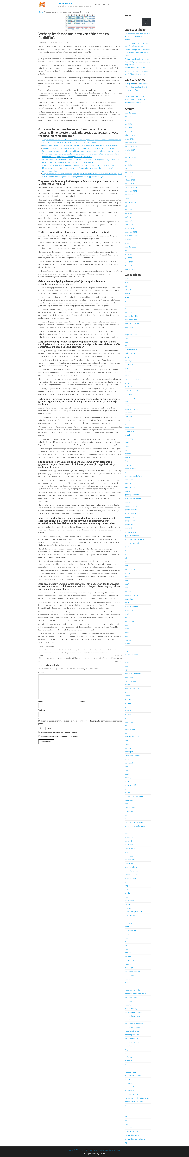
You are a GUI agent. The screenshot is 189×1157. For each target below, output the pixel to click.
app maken (129, 327)
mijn (126, 707)
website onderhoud (132, 1027)
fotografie (129, 465)
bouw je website (131, 349)
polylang (128, 778)
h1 (126, 550)
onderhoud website (132, 737)
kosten (127, 651)
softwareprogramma (44, 653)
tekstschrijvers (130, 915)
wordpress (129, 1083)
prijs (126, 789)
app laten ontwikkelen (133, 323)
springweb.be (65, 3)
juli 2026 (128, 116)
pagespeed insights (132, 755)
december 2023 (131, 232)
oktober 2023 (130, 239)
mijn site (128, 710)
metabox (128, 703)
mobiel (127, 718)
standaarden (55, 653)
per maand (129, 763)
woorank (128, 1079)
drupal (127, 435)
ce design (128, 360)
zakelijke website (131, 1131)
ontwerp (128, 748)
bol (126, 346)
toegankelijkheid (70, 653)
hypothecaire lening (132, 606)
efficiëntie (60, 650)
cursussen (128, 394)
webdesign (129, 967)
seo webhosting (131, 874)
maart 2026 (129, 131)
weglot (127, 1049)
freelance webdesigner (133, 476)
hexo (126, 562)
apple (127, 331)
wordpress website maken (135, 1102)
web (126, 949)
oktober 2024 (130, 195)
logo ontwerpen (131, 681)
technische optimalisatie (134, 912)
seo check (128, 841)
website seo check (132, 1042)
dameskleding (130, 398)
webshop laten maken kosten (135, 994)
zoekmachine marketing (133, 1135)
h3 (126, 558)
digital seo (129, 416)
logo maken (129, 677)
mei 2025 (128, 169)
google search (130, 521)
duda (127, 442)
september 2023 (131, 243)
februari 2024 (130, 224)
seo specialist (130, 859)
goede (127, 491)
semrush (128, 830)
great (127, 547)
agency (127, 293)
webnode (128, 982)
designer (128, 413)
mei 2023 (128, 258)
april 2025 (129, 172)
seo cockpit (129, 845)
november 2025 (131, 146)
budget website (131, 353)
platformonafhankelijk (104, 650)
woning (127, 1068)
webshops (128, 1001)
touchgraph (129, 923)
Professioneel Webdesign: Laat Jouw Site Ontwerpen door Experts (137, 87)
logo (126, 670)
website (128, 1005)
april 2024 (129, 217)
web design (129, 956)
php (126, 766)
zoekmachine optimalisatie (135, 1139)
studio (127, 904)
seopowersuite (130, 878)
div (126, 424)
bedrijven (45, 650)
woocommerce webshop (134, 1075)
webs (127, 986)
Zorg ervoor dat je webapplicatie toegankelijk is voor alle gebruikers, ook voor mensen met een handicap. (81, 140)
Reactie (41, 672)
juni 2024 (128, 209)
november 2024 (131, 191)
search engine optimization (135, 826)
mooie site (129, 722)
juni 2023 (128, 254)
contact (128, 375)
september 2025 (131, 154)
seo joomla (129, 856)
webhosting (129, 979)
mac (126, 692)
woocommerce (130, 1072)
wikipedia (128, 1057)
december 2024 (131, 187)
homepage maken (131, 569)
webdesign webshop (132, 971)
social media (129, 900)
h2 (126, 554)
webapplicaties (86, 653)
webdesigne (129, 975)
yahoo (127, 1120)
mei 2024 (128, 213)
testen (62, 653)
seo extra (128, 852)
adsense (128, 286)
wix (126, 1064)
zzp (126, 1143)
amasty (127, 305)
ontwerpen (129, 751)
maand (127, 684)
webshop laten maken (133, 990)
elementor (129, 446)
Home (40, 12)
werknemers (103, 653)
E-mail (83, 701)
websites (128, 1046)
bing (126, 338)
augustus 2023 (130, 247)
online (127, 744)
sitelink (127, 893)
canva (127, 357)
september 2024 (131, 198)
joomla (127, 632)
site (126, 889)
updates (78, 653)
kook (126, 647)
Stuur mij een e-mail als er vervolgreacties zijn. (59, 732)
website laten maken (132, 1016)
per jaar (128, 759)
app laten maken (131, 320)
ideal (127, 614)
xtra (126, 1116)
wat (126, 945)
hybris (127, 603)
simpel (127, 886)
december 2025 (131, 142)
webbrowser (95, 653)
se (126, 815)
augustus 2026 (130, 113)
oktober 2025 (130, 150)
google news (129, 517)
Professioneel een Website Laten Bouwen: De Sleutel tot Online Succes (137, 36)
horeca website (131, 573)
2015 (127, 279)
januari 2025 (129, 183)
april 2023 (129, 262)
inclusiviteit (81, 650)
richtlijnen (115, 650)
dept (126, 401)
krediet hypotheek (132, 655)
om (126, 733)
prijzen (127, 792)
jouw (126, 636)
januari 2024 (129, 228)
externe (128, 454)
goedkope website (132, 495)
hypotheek (129, 610)
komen (127, 643)
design (127, 405)
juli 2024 (128, 206)
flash (126, 461)
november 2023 (131, 236)
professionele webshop (134, 796)
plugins (127, 774)
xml (126, 1113)
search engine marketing (134, 822)
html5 (127, 584)
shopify (127, 882)
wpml (127, 1109)
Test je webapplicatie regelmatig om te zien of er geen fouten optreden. (69, 142)
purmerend (129, 800)
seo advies (129, 837)
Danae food (129, 96)
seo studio (129, 863)
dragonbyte (129, 431)
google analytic (131, 509)
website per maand (132, 1035)
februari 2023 (130, 269)
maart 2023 (129, 265)
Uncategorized (49, 646)
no (126, 725)
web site (128, 964)
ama (126, 301)
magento (128, 696)
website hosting (131, 1008)
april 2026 (129, 128)
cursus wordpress (131, 390)
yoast (127, 1124)
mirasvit (128, 714)
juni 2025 (128, 165)
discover (128, 420)
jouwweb (128, 640)
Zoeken (128, 16)
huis (126, 588)
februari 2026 (130, 135)
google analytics (131, 513)
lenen (127, 666)
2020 (127, 282)
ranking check (130, 807)
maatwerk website (132, 688)
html (126, 580)
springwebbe (58, 42)
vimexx (127, 934)
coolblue (128, 383)
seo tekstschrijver (132, 867)
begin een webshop (132, 334)
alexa (127, 297)
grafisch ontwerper (132, 532)
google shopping (131, 524)
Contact (106, 4)
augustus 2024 (130, 202)
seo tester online (131, 871)
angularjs (128, 312)
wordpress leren (131, 1087)
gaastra (128, 483)
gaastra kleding (131, 487)
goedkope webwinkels (133, 498)
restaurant (129, 811)
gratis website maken (133, 543)
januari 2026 (129, 139)
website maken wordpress (135, 1023)
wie (126, 1053)
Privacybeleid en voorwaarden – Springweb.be (102, 1150)
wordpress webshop (132, 1094)
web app (128, 953)
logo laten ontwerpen (133, 673)
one (126, 740)
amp (126, 308)
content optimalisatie (133, 379)
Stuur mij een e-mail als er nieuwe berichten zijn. (59, 736)
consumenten (53, 650)
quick (127, 804)
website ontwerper (132, 1031)
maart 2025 (129, 176)
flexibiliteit (68, 650)
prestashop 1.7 (130, 785)
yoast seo (128, 1128)
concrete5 (129, 372)
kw (126, 658)
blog (126, 342)
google (127, 502)
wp (126, 1105)
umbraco (128, 927)
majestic (128, 699)
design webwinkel (131, 409)
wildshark (128, 1061)
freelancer (129, 480)
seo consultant (130, 848)
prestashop (129, 781)
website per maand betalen (135, 1038)
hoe (126, 565)
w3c (126, 938)
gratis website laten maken (135, 539)
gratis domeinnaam (132, 536)
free (126, 472)
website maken (130, 1020)
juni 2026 (128, 120)
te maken (128, 908)
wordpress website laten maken (137, 1098)
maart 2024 (129, 221)
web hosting (129, 960)
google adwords (131, 506)
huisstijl (128, 591)
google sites (129, 528)
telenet (128, 919)
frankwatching (130, 469)
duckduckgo (129, 439)
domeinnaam (129, 428)
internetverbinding (91, 650)
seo (126, 833)
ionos (127, 625)
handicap (74, 650)
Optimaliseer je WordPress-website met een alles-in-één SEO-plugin (137, 52)
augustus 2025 (130, 157)
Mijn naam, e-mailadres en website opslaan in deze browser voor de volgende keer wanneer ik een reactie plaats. (80, 722)
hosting (128, 576)
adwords (128, 290)
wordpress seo (130, 1090)
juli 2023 (128, 250)
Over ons (97, 4)
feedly (127, 457)
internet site (129, 621)
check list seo (130, 364)
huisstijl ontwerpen (132, 595)
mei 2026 (128, 124)
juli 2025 (128, 161)
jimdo (127, 629)
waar (127, 941)
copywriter (129, 387)
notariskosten (130, 729)
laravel (127, 662)
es (126, 450)
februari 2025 (130, 180)
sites (127, 897)
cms (126, 368)
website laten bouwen (133, 1012)
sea (126, 819)
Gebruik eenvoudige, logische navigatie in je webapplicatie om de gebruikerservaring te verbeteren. (80, 145)
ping (126, 770)
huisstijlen (129, 599)
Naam (41, 701)
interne (127, 617)
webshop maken (131, 997)
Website (41, 710)
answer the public (131, 316)
